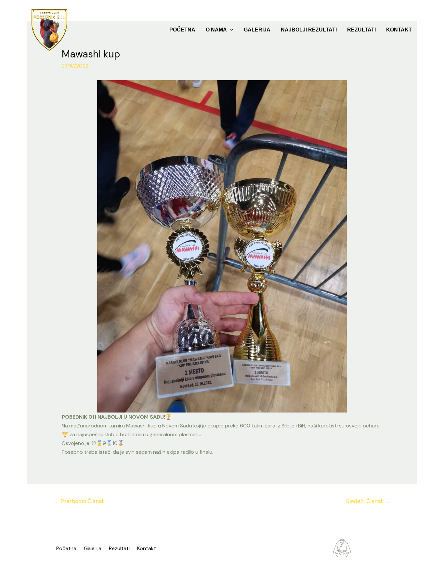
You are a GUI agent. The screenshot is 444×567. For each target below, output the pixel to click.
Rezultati (361, 29)
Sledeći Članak (368, 501)
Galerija (257, 29)
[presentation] (230, 29)
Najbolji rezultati (309, 29)
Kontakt (399, 29)
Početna (182, 29)
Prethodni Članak (79, 501)
